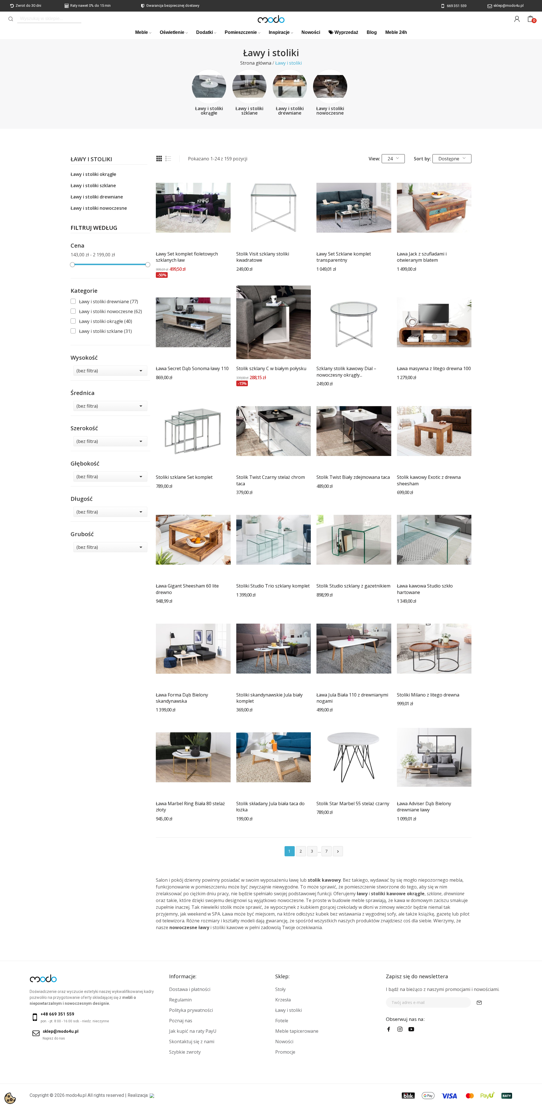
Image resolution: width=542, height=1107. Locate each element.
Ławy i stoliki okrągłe (209, 110)
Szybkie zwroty (185, 1052)
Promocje (285, 1052)
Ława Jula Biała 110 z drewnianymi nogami (352, 698)
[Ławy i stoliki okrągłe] (209, 86)
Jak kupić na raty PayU (193, 1031)
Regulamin (180, 1000)
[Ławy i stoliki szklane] (249, 86)
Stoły (280, 989)
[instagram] (400, 1029)
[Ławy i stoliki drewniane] (289, 86)
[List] (168, 159)
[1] (479, 1002)
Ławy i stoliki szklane (249, 110)
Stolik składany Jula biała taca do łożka (270, 806)
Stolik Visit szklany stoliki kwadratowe (262, 257)
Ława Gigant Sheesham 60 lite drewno (187, 589)
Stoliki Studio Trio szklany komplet (273, 586)
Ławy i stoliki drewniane (290, 110)
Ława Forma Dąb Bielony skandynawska (182, 698)
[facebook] (389, 1029)
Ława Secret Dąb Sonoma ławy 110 (192, 368)
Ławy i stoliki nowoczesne (330, 110)
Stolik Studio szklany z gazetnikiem (353, 586)
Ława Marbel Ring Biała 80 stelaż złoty (190, 806)
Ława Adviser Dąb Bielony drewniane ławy (424, 806)
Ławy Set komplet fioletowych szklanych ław (187, 257)
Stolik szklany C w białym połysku (271, 368)
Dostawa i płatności (189, 989)
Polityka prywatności (191, 1010)
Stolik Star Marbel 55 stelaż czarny (352, 803)
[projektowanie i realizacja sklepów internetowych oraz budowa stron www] (152, 1095)
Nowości (284, 1041)
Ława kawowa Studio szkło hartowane (425, 589)
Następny (337, 851)
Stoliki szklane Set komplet (184, 477)
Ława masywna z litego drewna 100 (434, 368)
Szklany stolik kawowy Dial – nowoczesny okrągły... (346, 371)
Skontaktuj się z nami (191, 1041)
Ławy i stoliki (91, 159)
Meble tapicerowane (296, 1031)
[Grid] (159, 159)
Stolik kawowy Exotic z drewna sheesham (429, 480)
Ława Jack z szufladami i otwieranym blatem (422, 257)
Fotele (281, 1021)
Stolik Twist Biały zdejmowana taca (353, 477)
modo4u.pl (76, 1095)
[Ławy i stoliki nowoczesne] (330, 86)
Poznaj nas (180, 1021)
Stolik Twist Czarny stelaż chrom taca (270, 480)
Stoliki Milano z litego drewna (428, 695)
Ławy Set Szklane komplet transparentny (343, 257)
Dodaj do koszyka (193, 234)
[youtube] (411, 1029)
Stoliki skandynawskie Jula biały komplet (269, 698)
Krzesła (283, 1000)
